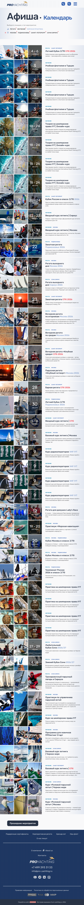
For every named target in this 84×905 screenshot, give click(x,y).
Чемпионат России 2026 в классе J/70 (55, 571)
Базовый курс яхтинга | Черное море (56, 752)
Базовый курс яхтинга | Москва (61, 435)
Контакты (42, 855)
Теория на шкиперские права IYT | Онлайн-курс (57, 125)
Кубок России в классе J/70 (62, 199)
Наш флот (74, 834)
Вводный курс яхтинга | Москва (61, 230)
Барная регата (57, 387)
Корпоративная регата (42, 834)
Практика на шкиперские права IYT (63, 587)
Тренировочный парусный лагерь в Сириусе (58, 678)
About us (49, 850)
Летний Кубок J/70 (60, 51)
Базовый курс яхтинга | (59, 768)
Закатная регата (55, 245)
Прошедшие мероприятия (23, 823)
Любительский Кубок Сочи (55, 646)
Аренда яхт (61, 834)
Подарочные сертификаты (17, 834)
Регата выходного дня (54, 264)
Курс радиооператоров (61, 452)
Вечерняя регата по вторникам (59, 315)
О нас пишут (42, 838)
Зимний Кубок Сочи (59, 662)
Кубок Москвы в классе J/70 (59, 541)
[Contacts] (63, 4)
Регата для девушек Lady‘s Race (61, 510)
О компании (36, 850)
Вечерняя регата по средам (57, 334)
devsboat (33, 902)
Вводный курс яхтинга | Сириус (61, 215)
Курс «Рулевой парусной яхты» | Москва (58, 803)
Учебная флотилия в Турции (59, 65)
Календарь (57, 17)
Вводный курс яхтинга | (59, 421)
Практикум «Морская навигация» (62, 526)
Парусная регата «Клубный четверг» (62, 371)
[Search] (69, 4)
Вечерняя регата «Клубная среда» (59, 352)
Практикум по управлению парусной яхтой (59, 698)
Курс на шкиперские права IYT (60, 718)
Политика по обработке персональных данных (51, 890)
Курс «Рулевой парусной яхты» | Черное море (58, 786)
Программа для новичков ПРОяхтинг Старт (58, 733)
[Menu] (75, 3)
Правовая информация (23, 890)
